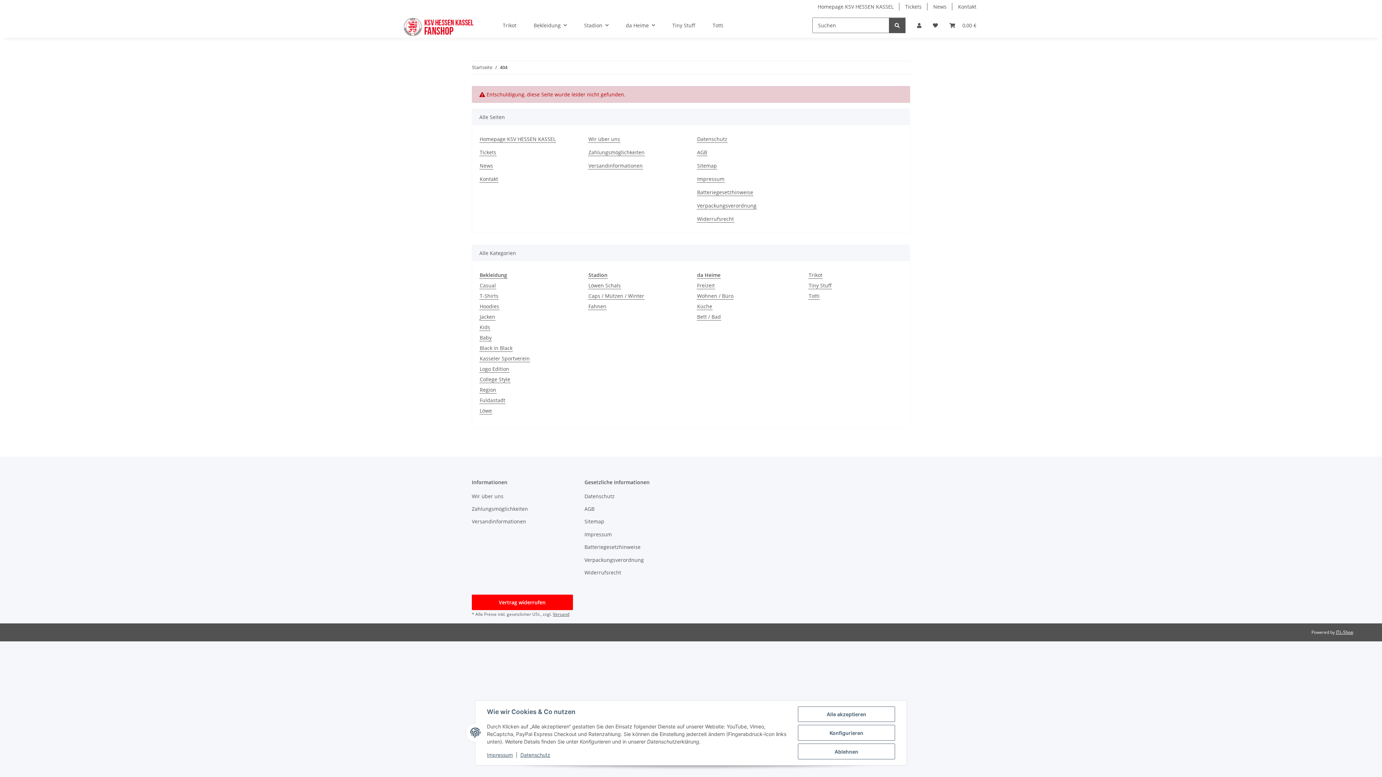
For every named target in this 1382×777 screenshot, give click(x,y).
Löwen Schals (604, 285)
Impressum (710, 179)
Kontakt (967, 6)
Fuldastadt (492, 400)
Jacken (487, 316)
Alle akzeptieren (846, 714)
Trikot (815, 275)
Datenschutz (712, 139)
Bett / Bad (709, 316)
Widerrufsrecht (715, 218)
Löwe (486, 410)
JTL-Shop (1344, 632)
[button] (919, 25)
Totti (814, 295)
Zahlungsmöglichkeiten (616, 152)
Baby (486, 337)
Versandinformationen (615, 165)
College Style (495, 379)
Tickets (913, 6)
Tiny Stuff (820, 285)
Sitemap (707, 165)
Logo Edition (494, 368)
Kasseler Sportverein (505, 358)
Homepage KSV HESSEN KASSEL (856, 6)
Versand (561, 614)
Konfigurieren (846, 733)
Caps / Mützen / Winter (616, 295)
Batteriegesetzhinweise (725, 192)
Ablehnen (846, 752)
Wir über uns (604, 139)
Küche (704, 306)
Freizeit (706, 285)
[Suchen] (897, 25)
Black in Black (496, 348)
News (940, 6)
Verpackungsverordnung (727, 205)
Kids (485, 327)
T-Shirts (489, 295)
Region (488, 389)
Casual (488, 285)
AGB (702, 152)
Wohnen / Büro (715, 295)
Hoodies (489, 306)
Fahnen (597, 306)
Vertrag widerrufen (522, 602)
